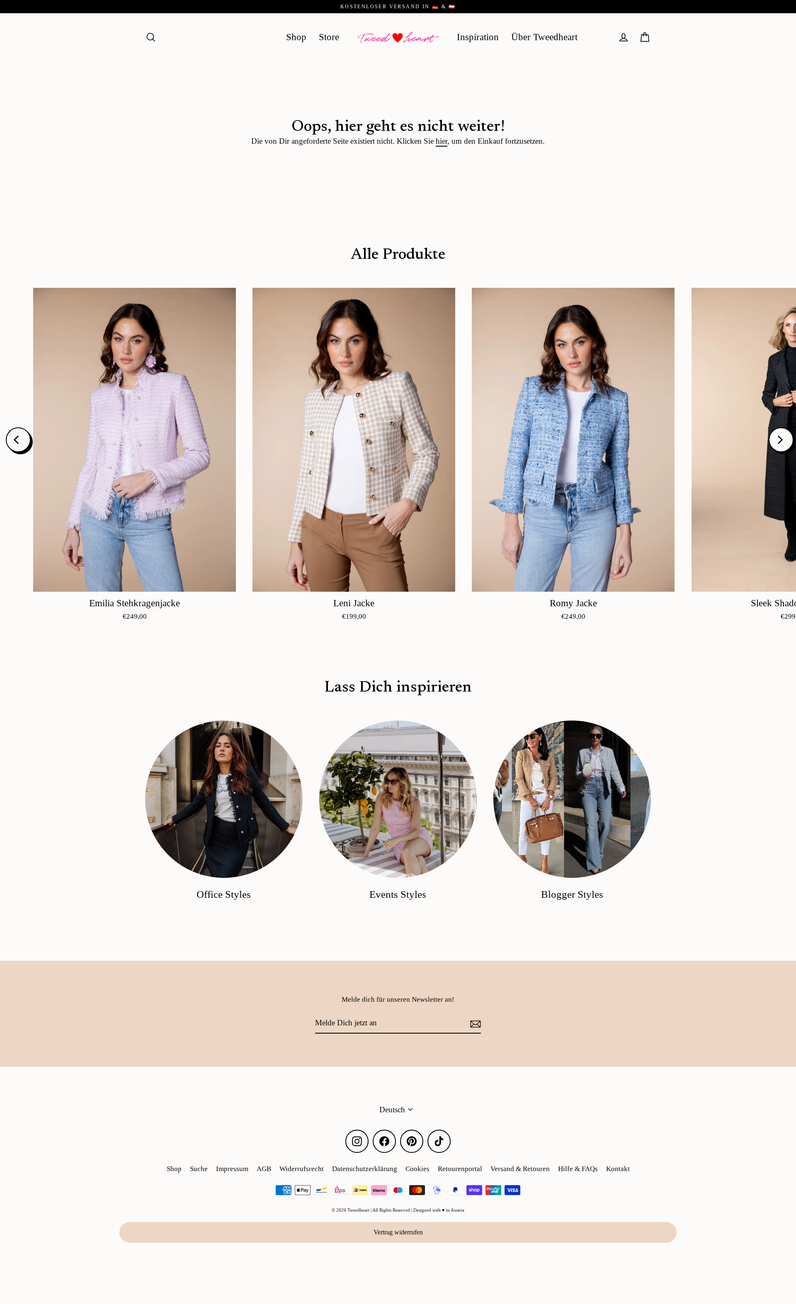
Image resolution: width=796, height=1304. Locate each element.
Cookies (417, 1169)
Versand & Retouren (520, 1169)
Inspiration (478, 36)
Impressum (232, 1169)
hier (441, 141)
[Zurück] (18, 439)
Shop (296, 36)
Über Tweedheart (544, 36)
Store (329, 36)
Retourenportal (460, 1169)
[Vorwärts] (781, 439)
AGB (264, 1169)
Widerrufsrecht (301, 1169)
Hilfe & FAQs (578, 1169)
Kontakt (618, 1169)
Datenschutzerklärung (364, 1169)
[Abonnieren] (474, 1023)
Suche (199, 1169)
